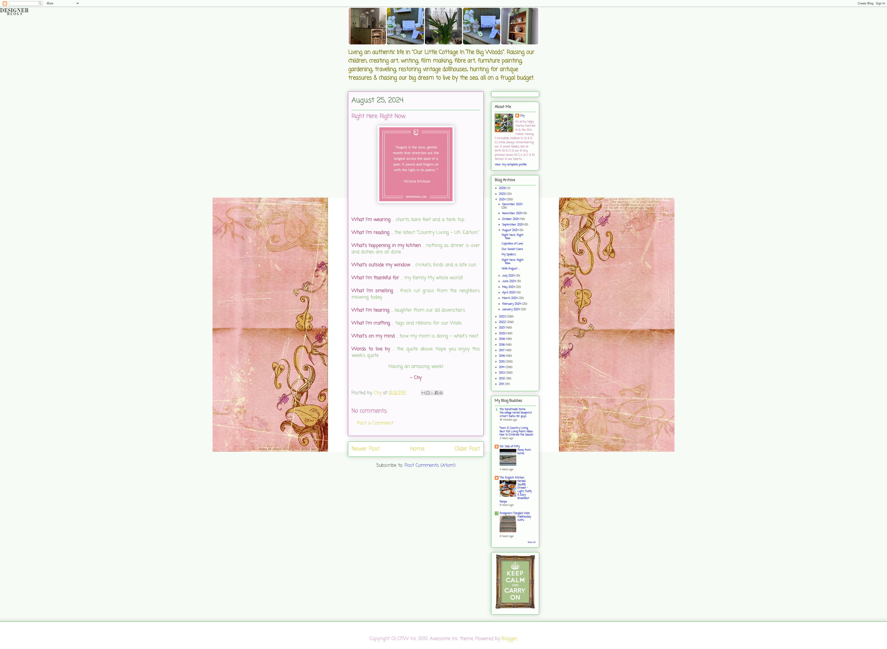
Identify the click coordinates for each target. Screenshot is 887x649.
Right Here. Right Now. (512, 237)
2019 (502, 339)
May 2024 (509, 287)
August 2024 (510, 230)
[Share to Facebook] (436, 392)
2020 (502, 334)
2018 (502, 345)
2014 (502, 367)
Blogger (509, 638)
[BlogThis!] (427, 392)
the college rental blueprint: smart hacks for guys (516, 414)
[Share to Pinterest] (441, 392)
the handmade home (513, 409)
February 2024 (512, 304)
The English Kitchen (512, 478)
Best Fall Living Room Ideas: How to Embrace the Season (516, 433)
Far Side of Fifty (510, 447)
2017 (502, 350)
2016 (502, 356)
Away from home (524, 452)
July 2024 (509, 276)
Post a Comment (375, 423)
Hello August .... (511, 269)
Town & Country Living (514, 428)
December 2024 (512, 204)
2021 (502, 328)
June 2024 (509, 281)
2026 (503, 188)
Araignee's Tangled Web (515, 513)
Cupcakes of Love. (512, 244)
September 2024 (513, 225)
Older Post (467, 449)
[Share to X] (432, 392)
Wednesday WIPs (524, 518)
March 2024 (510, 298)
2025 (503, 194)
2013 (502, 373)
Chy (522, 116)
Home (417, 449)
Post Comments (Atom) (430, 465)
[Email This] (423, 392)
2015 (502, 362)
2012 (502, 379)
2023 (503, 317)
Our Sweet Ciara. (512, 249)
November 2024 (512, 213)
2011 (502, 384)
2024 (502, 200)
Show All (531, 542)
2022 (503, 322)
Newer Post (366, 449)
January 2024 (511, 310)
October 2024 (511, 219)
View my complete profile (511, 165)
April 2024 (509, 293)
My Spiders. (509, 255)
